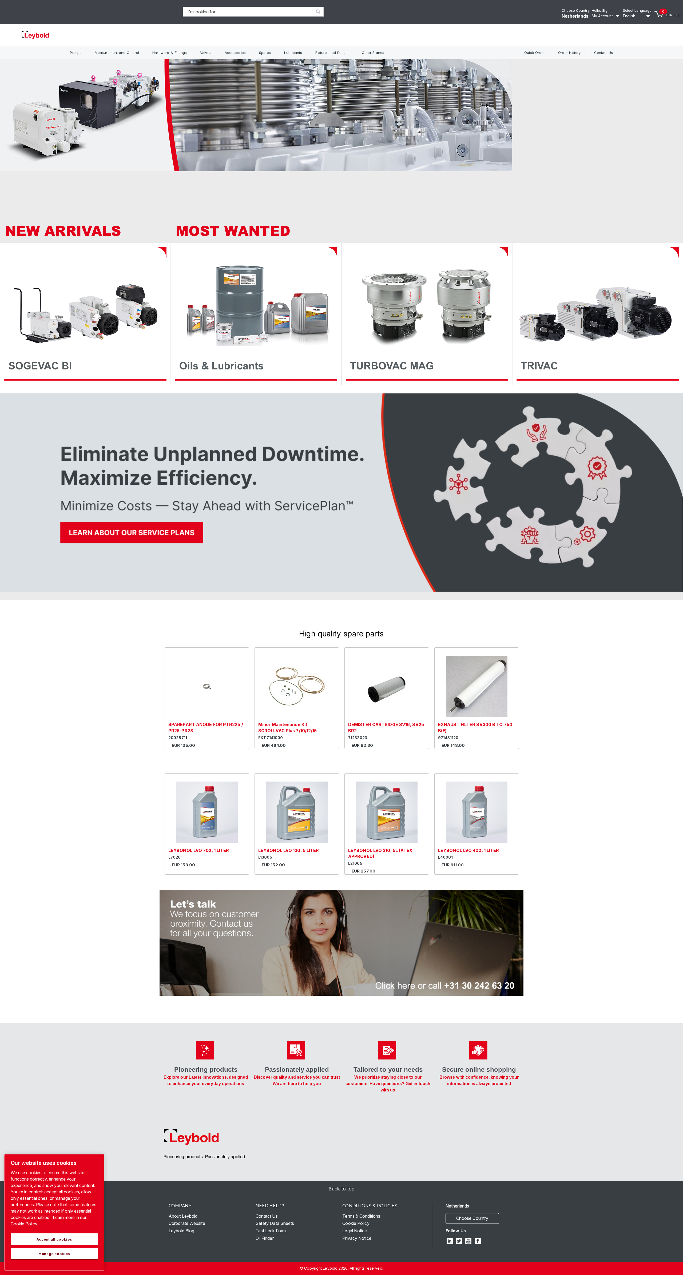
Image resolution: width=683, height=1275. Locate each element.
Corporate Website (187, 1223)
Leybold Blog (181, 1230)
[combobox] (248, 11)
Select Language (637, 10)
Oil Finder (265, 1238)
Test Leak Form (271, 1230)
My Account (602, 16)
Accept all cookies (54, 1239)
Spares (265, 52)
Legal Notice (354, 1230)
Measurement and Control (117, 52)
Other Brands (373, 52)
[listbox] (637, 16)
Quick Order (534, 52)
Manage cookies (54, 1254)
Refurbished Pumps (331, 52)
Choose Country (575, 10)
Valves (205, 52)
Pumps (75, 52)
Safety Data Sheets (275, 1223)
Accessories (235, 52)
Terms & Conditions (361, 1216)
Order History (569, 52)
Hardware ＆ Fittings (169, 52)
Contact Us (603, 52)
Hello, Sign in (603, 10)
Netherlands (575, 16)
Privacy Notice (356, 1238)
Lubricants (293, 52)
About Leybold (183, 1216)
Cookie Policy (355, 1223)
